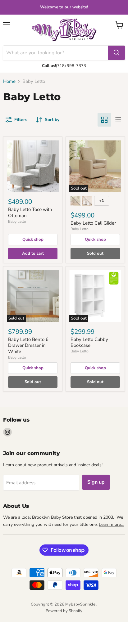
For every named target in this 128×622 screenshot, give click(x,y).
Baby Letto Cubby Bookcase (89, 342)
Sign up (96, 482)
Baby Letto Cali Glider (93, 223)
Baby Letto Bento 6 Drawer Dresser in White (28, 345)
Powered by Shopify (64, 611)
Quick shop (32, 239)
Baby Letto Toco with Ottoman (30, 212)
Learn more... (111, 524)
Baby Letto (17, 221)
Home (9, 81)
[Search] (116, 53)
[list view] (118, 120)
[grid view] (104, 120)
